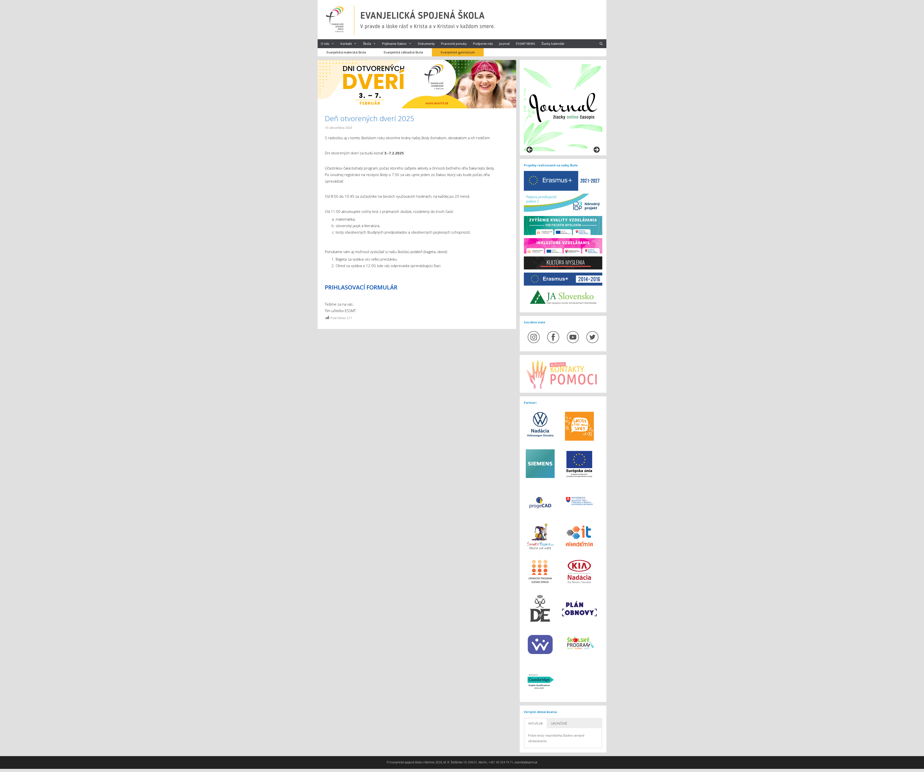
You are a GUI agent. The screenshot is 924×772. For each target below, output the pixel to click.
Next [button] (596, 150)
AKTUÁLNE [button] (535, 723)
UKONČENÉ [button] (559, 723)
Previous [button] (529, 150)
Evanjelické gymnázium (458, 52)
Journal (504, 43)
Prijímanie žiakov (394, 43)
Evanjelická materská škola (346, 52)
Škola (367, 43)
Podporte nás (483, 43)
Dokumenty (426, 43)
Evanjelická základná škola (403, 52)
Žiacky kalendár (553, 43)
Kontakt (346, 43)
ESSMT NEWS (525, 43)
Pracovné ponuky (454, 43)
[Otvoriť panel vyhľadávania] (601, 43)
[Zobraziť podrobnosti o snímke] (563, 107)
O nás (325, 43)
